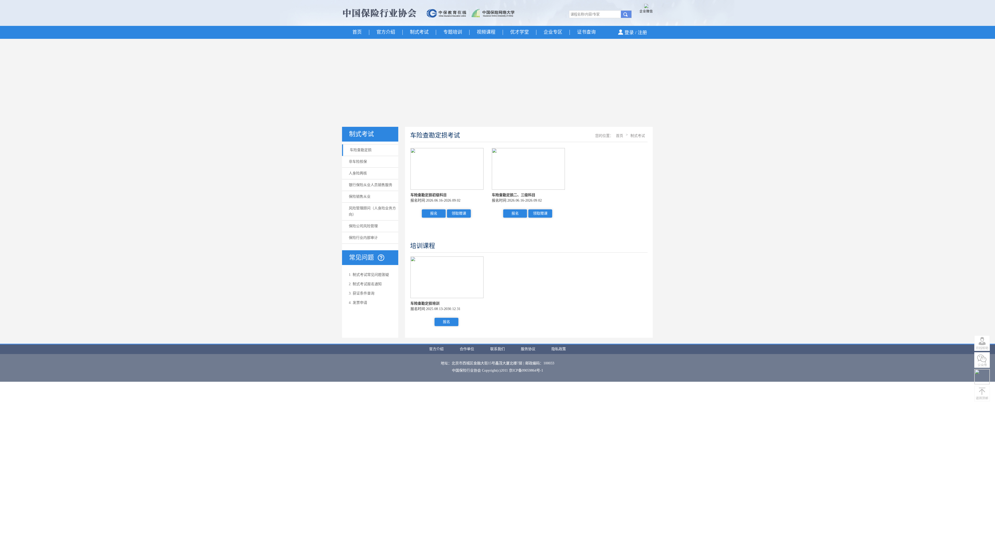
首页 (357, 32)
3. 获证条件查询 (361, 293)
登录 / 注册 (635, 32)
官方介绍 (385, 32)
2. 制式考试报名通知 (365, 284)
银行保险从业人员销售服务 (370, 185)
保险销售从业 (360, 196)
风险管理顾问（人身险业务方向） (372, 211)
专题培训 (452, 32)
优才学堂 (519, 32)
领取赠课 (459, 213)
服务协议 (528, 349)
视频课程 (486, 32)
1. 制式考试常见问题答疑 (369, 275)
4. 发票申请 (358, 303)
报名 (433, 213)
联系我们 (497, 349)
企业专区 (553, 32)
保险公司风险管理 (363, 226)
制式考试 (419, 32)
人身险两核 (358, 173)
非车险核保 (358, 162)
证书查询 (586, 32)
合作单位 (467, 349)
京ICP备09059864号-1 (526, 370)
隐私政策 (558, 349)
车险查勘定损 (361, 150)
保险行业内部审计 (363, 238)
